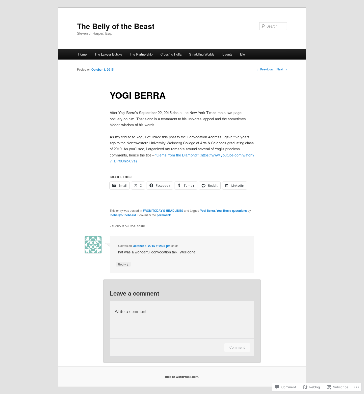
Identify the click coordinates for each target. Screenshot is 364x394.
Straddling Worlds (201, 54)
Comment (237, 347)
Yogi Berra (207, 210)
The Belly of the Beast (116, 26)
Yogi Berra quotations (231, 210)
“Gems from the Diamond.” (177, 154)
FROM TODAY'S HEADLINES (163, 210)
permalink (164, 215)
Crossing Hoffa (171, 54)
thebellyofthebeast (123, 215)
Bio (242, 54)
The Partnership (141, 54)
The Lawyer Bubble (108, 54)
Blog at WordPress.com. (182, 376)
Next (282, 69)
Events (227, 54)
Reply (123, 264)
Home (82, 54)
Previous (265, 69)
